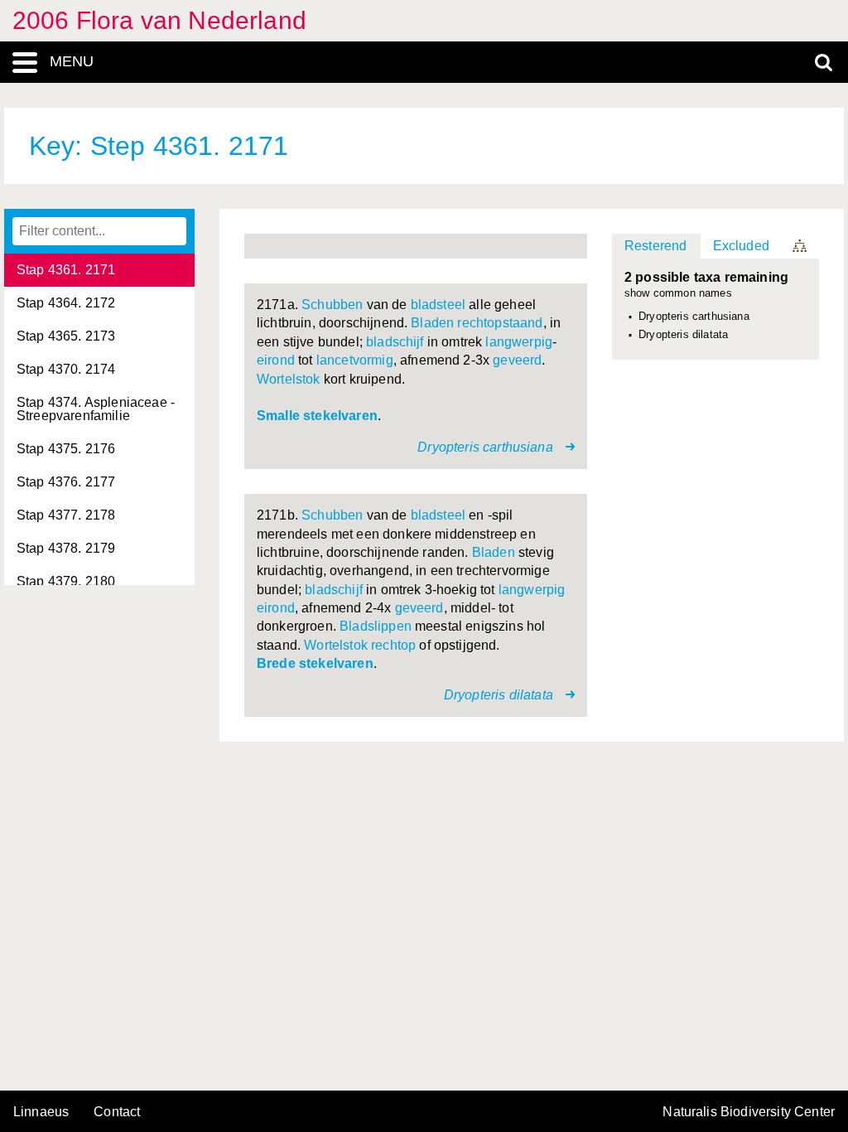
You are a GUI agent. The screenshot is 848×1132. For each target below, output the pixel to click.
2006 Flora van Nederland (159, 20)
